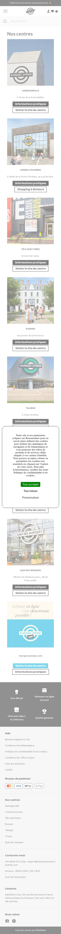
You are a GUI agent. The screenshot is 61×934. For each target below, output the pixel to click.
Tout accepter (31, 484)
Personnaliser (30, 497)
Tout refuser (31, 491)
